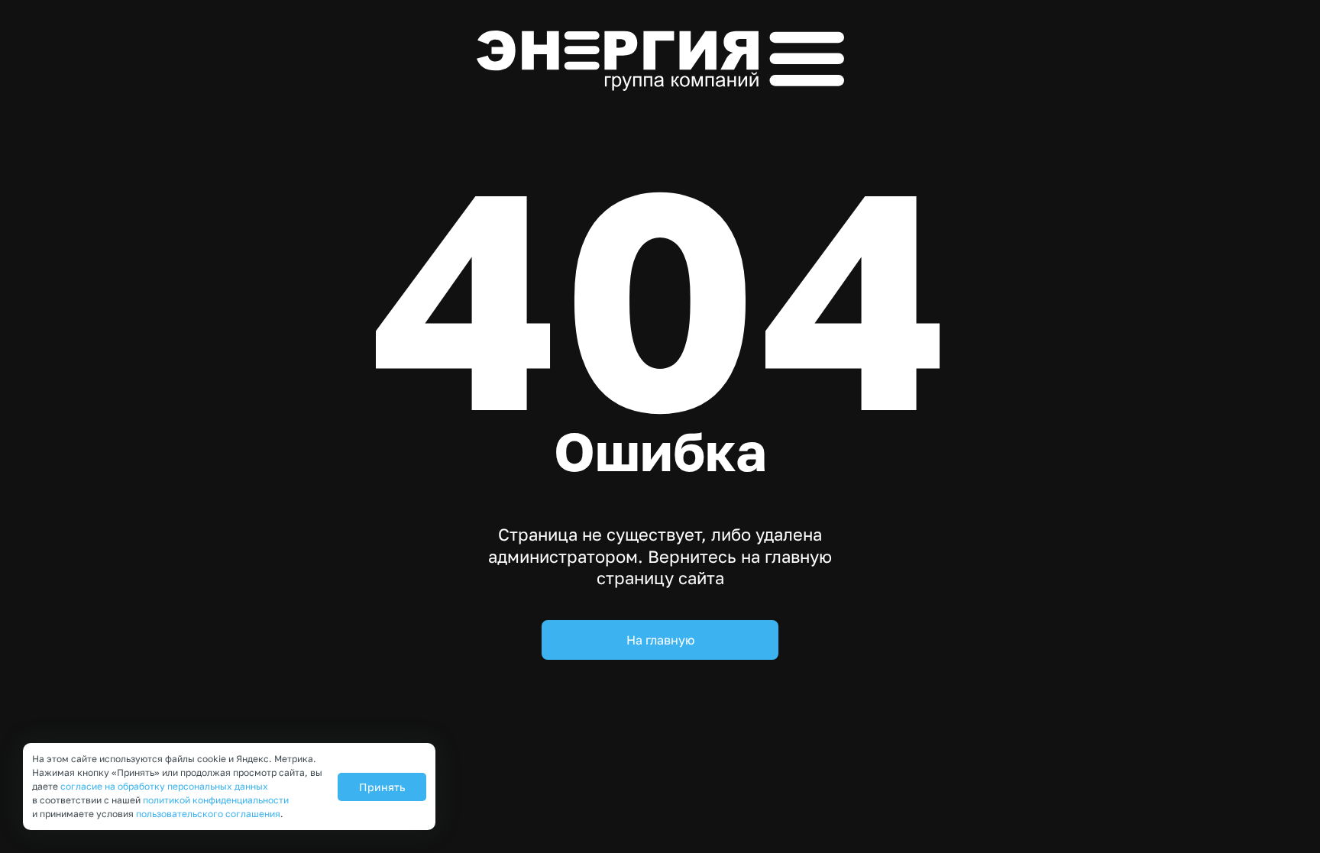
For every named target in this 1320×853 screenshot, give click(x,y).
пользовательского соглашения (208, 813)
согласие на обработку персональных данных (164, 786)
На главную (660, 640)
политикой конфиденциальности (216, 800)
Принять (382, 786)
